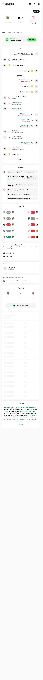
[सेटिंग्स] (39, 4)
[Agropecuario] (8, 294)
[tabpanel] (21, 218)
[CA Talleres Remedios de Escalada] (33, 294)
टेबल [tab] (13, 32)
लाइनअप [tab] (9, 32)
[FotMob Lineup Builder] (21, 39)
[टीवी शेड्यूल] (30, 4)
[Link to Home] (8, 4)
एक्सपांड (21, 424)
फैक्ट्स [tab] (3, 32)
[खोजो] (35, 4)
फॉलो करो (36, 11)
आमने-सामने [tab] (19, 32)
